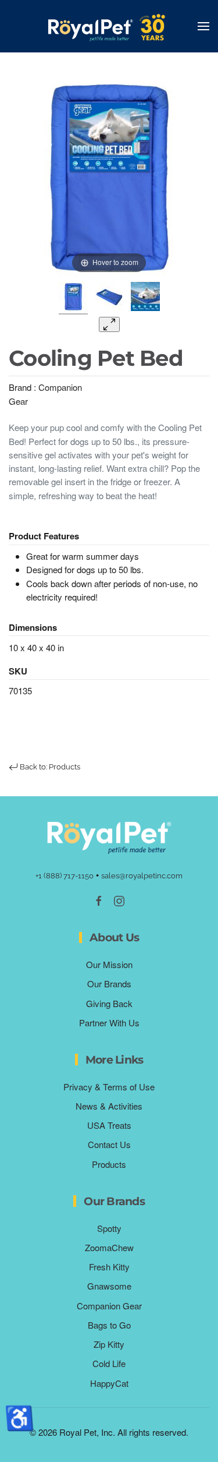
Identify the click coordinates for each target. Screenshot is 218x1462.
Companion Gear (109, 1305)
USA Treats (109, 1125)
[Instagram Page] (119, 900)
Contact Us (109, 1144)
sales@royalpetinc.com (142, 875)
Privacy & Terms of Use (109, 1086)
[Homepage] (109, 836)
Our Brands (109, 983)
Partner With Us (109, 1022)
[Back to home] (109, 26)
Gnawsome (109, 1286)
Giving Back (109, 1003)
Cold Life (109, 1363)
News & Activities (109, 1106)
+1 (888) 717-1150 (64, 875)
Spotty (109, 1228)
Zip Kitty (109, 1344)
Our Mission (109, 964)
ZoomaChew (109, 1247)
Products (109, 1164)
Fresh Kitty (109, 1266)
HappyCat (109, 1383)
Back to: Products (49, 766)
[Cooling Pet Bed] (73, 298)
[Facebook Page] (99, 900)
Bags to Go (109, 1325)
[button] (203, 26)
